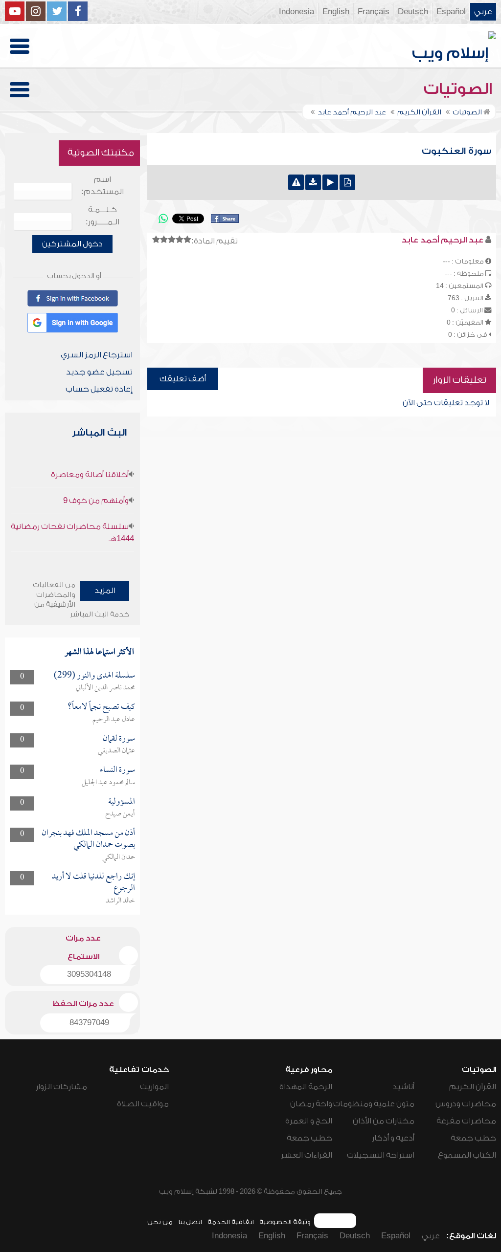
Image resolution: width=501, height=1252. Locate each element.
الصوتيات (460, 89)
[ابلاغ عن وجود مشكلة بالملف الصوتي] (296, 182)
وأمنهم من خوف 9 (96, 500)
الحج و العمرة (308, 1121)
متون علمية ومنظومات (373, 1103)
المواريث (154, 1086)
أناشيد (403, 1086)
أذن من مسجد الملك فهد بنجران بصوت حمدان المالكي (88, 839)
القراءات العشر (306, 1155)
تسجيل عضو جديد (99, 372)
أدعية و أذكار (393, 1138)
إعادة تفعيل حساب (99, 389)
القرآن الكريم (472, 1086)
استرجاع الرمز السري (97, 355)
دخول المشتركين (72, 244)
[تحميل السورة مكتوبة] (347, 182)
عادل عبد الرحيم (113, 719)
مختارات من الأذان (383, 1121)
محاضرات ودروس (465, 1103)
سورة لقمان (119, 738)
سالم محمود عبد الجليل (108, 783)
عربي (483, 11)
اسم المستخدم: (102, 185)
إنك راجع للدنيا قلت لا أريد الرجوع (93, 882)
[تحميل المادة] (313, 182)
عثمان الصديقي (116, 751)
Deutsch (413, 11)
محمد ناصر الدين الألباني (105, 688)
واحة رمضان (311, 1103)
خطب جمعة (473, 1138)
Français (373, 11)
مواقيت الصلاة (143, 1103)
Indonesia (296, 11)
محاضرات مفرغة (466, 1121)
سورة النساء (117, 770)
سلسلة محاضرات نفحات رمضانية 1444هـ (72, 532)
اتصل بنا (190, 1222)
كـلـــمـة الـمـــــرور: (102, 215)
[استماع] (330, 182)
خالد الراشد (120, 901)
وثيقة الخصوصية (285, 1222)
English (335, 11)
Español (451, 11)
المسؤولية (121, 802)
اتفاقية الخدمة (230, 1222)
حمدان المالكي (118, 857)
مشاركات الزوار (61, 1086)
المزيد (104, 590)
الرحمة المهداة (305, 1086)
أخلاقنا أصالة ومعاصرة (90, 474)
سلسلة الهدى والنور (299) (94, 675)
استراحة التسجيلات (380, 1155)
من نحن (160, 1222)
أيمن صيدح (120, 814)
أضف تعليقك (182, 378)
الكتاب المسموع (467, 1155)
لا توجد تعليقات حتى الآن (446, 402)
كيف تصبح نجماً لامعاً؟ (101, 707)
